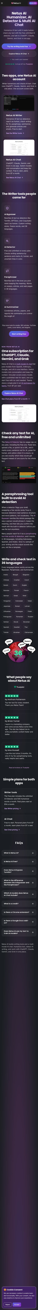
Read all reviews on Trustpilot (19, 767)
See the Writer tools (14, 133)
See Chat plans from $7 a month (15, 399)
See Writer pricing (11, 808)
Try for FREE (33, 3)
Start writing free (19, 334)
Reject (7, 1304)
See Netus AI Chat (13, 177)
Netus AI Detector (12, 442)
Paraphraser (10, 277)
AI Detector (9, 247)
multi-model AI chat (24, 364)
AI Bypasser (10, 214)
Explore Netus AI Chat (18, 54)
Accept (16, 1304)
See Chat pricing (11, 830)
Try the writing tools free (17, 46)
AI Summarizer (11, 307)
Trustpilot (29, 64)
